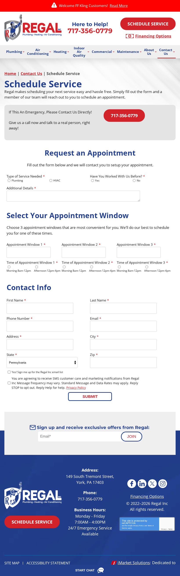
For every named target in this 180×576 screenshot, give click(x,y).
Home (10, 73)
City (94, 336)
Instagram (162, 483)
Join (131, 436)
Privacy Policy (76, 388)
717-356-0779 (90, 31)
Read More (119, 5)
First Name (16, 300)
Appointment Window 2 (81, 244)
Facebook (131, 483)
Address (14, 336)
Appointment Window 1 (26, 244)
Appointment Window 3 (136, 244)
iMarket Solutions (134, 562)
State (12, 354)
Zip (93, 354)
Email (95, 318)
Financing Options (153, 36)
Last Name (99, 300)
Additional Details (21, 188)
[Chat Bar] (90, 570)
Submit (90, 396)
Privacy (164, 529)
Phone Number (19, 318)
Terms (170, 529)
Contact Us (31, 73)
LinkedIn (142, 483)
